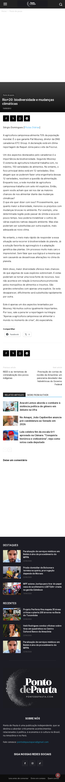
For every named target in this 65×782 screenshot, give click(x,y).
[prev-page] (5, 450)
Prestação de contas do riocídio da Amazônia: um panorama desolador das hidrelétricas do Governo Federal (49, 378)
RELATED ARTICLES (14, 395)
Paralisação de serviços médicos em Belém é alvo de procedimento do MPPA (41, 554)
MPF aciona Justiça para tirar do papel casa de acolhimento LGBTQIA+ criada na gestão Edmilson (42, 587)
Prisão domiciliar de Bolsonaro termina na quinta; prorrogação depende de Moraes (38, 570)
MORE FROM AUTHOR (37, 395)
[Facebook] (6, 118)
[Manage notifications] (57, 775)
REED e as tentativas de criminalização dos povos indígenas (16, 374)
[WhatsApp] (20, 118)
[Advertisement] (32, 48)
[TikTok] (40, 763)
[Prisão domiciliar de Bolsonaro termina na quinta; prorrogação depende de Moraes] (12, 572)
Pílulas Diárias (31, 127)
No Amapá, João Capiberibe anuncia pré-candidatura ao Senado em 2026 (41, 421)
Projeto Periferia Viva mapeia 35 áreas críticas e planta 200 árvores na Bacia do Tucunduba (42, 612)
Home (4, 11)
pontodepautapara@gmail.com (33, 742)
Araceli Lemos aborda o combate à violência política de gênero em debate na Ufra (40, 406)
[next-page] (10, 450)
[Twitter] (13, 118)
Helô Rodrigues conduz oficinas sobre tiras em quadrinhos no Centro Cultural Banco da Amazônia (42, 629)
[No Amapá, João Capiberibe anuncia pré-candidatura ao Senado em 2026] (10, 421)
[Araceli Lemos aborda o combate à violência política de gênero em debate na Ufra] (10, 406)
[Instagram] (32, 763)
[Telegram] (27, 118)
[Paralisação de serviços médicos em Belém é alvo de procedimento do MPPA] (12, 556)
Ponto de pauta (16, 11)
